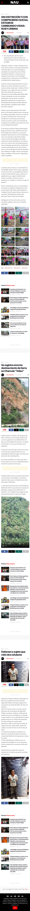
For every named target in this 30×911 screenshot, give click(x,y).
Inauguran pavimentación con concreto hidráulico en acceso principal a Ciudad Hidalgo (18, 291)
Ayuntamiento (8, 268)
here (26, 889)
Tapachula (24, 268)
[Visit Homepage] (15, 2)
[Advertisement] (15, 8)
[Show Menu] (2, 2)
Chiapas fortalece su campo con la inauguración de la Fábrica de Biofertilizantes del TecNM (19, 316)
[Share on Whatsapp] (21, 51)
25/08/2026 (13, 335)
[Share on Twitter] (16, 51)
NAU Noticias (10, 32)
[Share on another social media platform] (26, 51)
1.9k (20, 294)
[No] (28, 904)
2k (20, 335)
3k (20, 328)
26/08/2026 (13, 294)
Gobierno (7, 14)
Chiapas (6, 362)
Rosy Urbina (17, 268)
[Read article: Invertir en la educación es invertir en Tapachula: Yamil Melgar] (5, 333)
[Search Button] (28, 2)
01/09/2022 (19, 32)
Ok (15, 908)
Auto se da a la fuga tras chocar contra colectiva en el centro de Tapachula (18, 324)
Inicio (2, 14)
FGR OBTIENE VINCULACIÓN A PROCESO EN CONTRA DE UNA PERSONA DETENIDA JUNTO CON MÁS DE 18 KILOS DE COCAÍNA (19, 617)
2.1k (20, 622)
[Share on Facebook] (11, 51)
